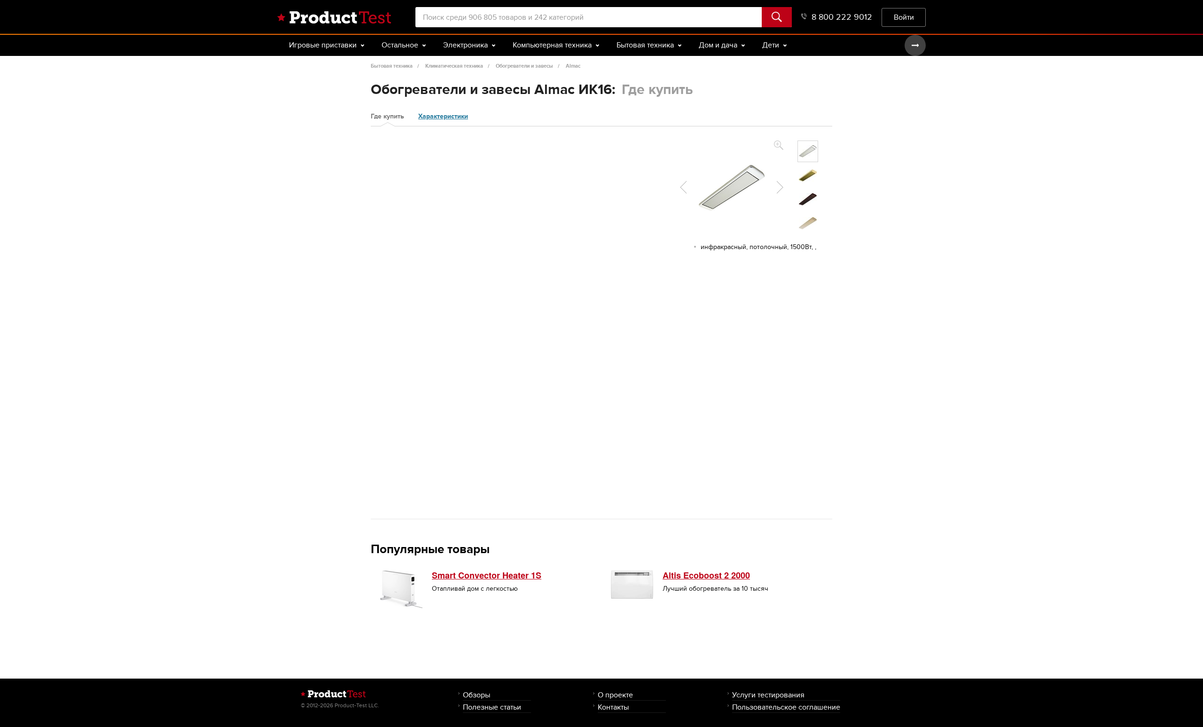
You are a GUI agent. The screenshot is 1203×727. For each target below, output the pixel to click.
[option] (807, 151)
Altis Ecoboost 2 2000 (706, 575)
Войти (904, 17)
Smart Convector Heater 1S (486, 575)
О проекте (615, 694)
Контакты (613, 707)
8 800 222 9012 (842, 17)
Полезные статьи (492, 707)
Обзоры (476, 694)
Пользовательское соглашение (786, 707)
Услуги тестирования (768, 694)
